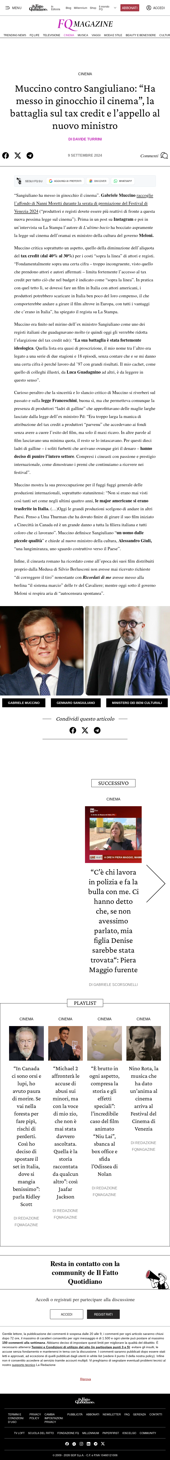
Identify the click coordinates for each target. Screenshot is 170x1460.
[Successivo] (156, 883)
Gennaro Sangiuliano (76, 703)
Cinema (69, 35)
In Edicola (55, 7)
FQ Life (34, 35)
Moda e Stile (113, 35)
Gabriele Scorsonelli (115, 985)
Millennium (80, 7)
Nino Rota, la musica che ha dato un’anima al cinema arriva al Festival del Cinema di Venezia (143, 1098)
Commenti (149, 155)
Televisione (51, 35)
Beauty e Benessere (141, 35)
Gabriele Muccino (24, 703)
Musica (83, 35)
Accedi (67, 1314)
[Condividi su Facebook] (5, 155)
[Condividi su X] (17, 155)
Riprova (85, 1379)
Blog (68, 7)
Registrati (103, 1314)
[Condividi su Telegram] (30, 155)
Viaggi (96, 35)
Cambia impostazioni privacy (53, 1418)
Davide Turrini (87, 139)
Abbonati (129, 8)
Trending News (15, 35)
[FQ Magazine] (85, 24)
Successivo (113, 783)
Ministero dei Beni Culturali (137, 703)
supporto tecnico (23, 1365)
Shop (93, 7)
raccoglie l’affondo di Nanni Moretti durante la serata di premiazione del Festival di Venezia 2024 (83, 203)
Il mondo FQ (104, 7)
